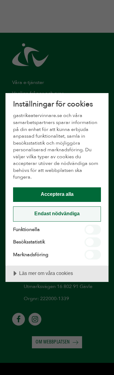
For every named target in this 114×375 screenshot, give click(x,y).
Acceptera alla (57, 194)
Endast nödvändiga (57, 213)
